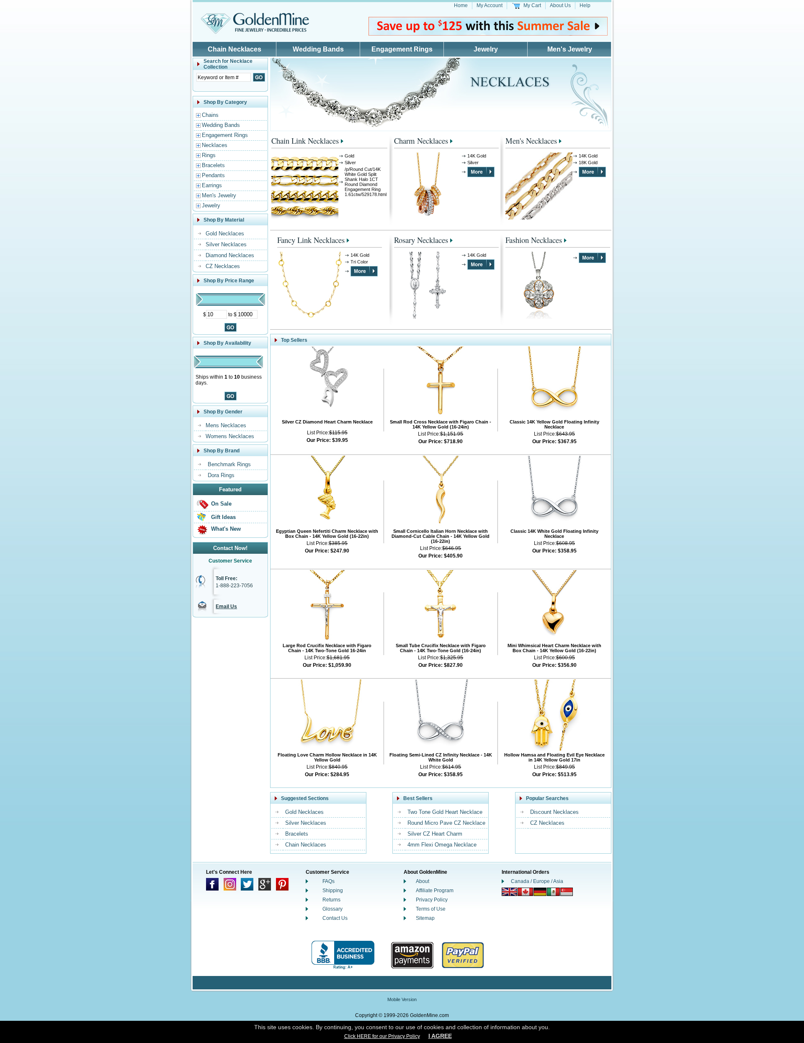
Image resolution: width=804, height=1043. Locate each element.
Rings (209, 155)
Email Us (226, 606)
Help (585, 5)
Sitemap (425, 918)
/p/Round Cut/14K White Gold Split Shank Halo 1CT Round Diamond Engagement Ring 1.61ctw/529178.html (366, 182)
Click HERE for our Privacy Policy (382, 1036)
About (422, 881)
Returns (331, 900)
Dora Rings (221, 475)
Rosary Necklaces (421, 240)
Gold (349, 155)
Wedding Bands (318, 49)
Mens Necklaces (226, 425)
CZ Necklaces (223, 266)
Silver (350, 162)
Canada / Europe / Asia (537, 881)
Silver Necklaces (226, 244)
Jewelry (486, 49)
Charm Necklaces (421, 140)
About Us (560, 5)
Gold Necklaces (225, 233)
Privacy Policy (432, 900)
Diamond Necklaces (230, 255)
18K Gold (588, 162)
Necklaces (214, 145)
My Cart (532, 5)
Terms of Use (431, 909)
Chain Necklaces (234, 49)
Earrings (212, 185)
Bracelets (213, 165)
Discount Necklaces (554, 812)
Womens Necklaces (230, 436)
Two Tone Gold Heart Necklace (444, 812)
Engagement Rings (402, 49)
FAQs (328, 881)
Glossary (332, 909)
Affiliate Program (435, 890)
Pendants (213, 175)
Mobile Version (402, 999)
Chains (210, 115)
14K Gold (476, 155)
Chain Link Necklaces (305, 140)
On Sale (221, 504)
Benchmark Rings (229, 464)
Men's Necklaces (531, 140)
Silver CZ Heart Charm (434, 834)
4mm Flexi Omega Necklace (442, 845)
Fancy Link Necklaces (311, 240)
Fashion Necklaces (533, 240)
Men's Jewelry (569, 49)
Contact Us (335, 918)
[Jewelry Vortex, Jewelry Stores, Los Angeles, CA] (343, 955)
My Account (489, 5)
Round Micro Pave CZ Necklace (446, 823)
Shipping (332, 890)
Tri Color (359, 261)
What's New (226, 529)
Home (461, 5)
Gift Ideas (223, 517)
